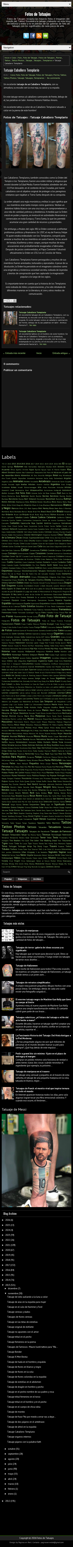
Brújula (25, 514)
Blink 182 (23, 508)
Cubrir (4, 562)
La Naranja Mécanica (23, 687)
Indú (15, 661)
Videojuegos (7, 858)
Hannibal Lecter (32, 643)
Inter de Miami (12, 666)
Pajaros (5, 753)
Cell (25, 532)
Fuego (37, 627)
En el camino (40, 597)
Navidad (50, 739)
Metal (22, 724)
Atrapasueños (36, 490)
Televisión (66, 834)
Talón (12, 823)
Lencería (39, 690)
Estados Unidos (64, 603)
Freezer (68, 624)
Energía (50, 597)
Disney (47, 579)
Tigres (5, 843)
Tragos (45, 846)
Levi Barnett (42, 693)
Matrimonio (18, 722)
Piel (53, 767)
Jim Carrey (16, 675)
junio (10, 1468)
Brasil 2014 (51, 511)
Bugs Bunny (45, 514)
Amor (55, 475)
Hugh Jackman (61, 655)
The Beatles (15, 840)
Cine (22, 543)
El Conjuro (47, 588)
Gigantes (59, 633)
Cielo (51, 540)
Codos (35, 546)
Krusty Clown (66, 681)
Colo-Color (9, 550)
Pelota (68, 760)
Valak (69, 852)
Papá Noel (54, 754)
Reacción (23, 784)
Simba (68, 804)
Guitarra (25, 639)
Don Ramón (34, 583)
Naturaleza (41, 739)
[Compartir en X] (11, 300)
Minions (5, 730)
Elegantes (5, 597)
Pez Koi (31, 766)
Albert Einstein (8, 472)
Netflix (5, 742)
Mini (69, 727)
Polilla (28, 775)
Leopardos (14, 692)
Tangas (18, 823)
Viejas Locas (37, 858)
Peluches (5, 763)
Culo (69, 562)
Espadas (67, 600)
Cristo (37, 559)
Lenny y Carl (61, 690)
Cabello (26, 517)
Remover (61, 787)
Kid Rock (33, 681)
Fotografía (6, 621)
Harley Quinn (60, 643)
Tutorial (35, 849)
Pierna (59, 57)
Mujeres (5, 736)
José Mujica (22, 678)
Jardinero (5, 672)
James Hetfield (55, 669)
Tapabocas (32, 823)
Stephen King (38, 813)
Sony (43, 810)
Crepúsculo (51, 556)
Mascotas (67, 719)
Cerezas (48, 532)
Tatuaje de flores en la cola (20, 1371)
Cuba (60, 559)
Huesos (51, 655)
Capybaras (56, 523)
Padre (54, 751)
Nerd (56, 739)
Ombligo (55, 748)
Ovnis (30, 751)
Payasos (22, 760)
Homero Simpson (30, 654)
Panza (37, 754)
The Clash (25, 840)
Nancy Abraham (15, 739)
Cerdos (35, 532)
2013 (14, 463)
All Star (34, 475)
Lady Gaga (6, 690)
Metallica (29, 725)
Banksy (62, 496)
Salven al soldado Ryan (36, 798)
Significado (59, 804)
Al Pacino (55, 469)
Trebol (68, 846)
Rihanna (42, 790)
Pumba (11, 781)
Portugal (61, 775)
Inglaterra (42, 660)
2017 (33, 464)
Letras (22, 693)
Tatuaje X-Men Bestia (17, 1356)
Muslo (44, 736)
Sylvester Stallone (64, 819)
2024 (51, 464)
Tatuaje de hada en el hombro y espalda (26, 1361)
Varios (23, 855)
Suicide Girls (59, 816)
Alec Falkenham (28, 472)
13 (6, 464)
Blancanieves (57, 505)
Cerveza (56, 532)
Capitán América (43, 523)
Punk (17, 781)
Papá (47, 753)
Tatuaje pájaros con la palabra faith (24, 1441)
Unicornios (66, 849)
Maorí (52, 710)
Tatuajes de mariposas (27, 930)
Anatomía (31, 478)
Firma (56, 612)
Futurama (51, 627)
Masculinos (7, 721)
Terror (43, 837)
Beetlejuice (20, 502)
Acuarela (6, 469)
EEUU (4, 588)
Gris (3, 640)
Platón (57, 772)
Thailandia (63, 837)
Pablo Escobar (38, 751)
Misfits (17, 730)
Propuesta (55, 778)
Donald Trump (44, 583)
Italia (4, 669)
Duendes (20, 586)
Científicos (66, 540)
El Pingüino (64, 591)
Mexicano (37, 725)
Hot (47, 654)
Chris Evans (13, 540)
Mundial (13, 736)
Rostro (39, 795)
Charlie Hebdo (7, 535)
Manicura (22, 710)
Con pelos (66, 550)
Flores (9, 616)
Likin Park (6, 696)
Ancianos (39, 478)
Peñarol (25, 763)
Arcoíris (39, 484)
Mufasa (54, 733)
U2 (53, 849)
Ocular (16, 748)
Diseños (40, 580)
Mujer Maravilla (64, 733)
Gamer (35, 630)
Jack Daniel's (19, 669)
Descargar (17, 571)
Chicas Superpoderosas (33, 537)
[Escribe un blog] (8, 300)
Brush (32, 514)
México (45, 724)
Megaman (67, 722)
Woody (61, 864)
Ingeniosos (32, 660)
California (61, 517)
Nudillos (55, 745)
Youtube (35, 866)
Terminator (34, 837)
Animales (18, 481)
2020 (7, 1250)
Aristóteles (6, 487)
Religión (47, 787)
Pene (19, 763)
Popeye (53, 775)
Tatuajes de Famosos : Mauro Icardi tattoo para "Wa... (32, 1346)
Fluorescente (20, 616)
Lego (33, 690)
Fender (14, 612)
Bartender (41, 499)
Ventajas (51, 855)
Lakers (13, 690)
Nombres (18, 745)
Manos (45, 710)
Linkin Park (36, 696)
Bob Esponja (33, 508)
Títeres (41, 843)
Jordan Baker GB (9, 678)
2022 (42, 464)
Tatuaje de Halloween (27, 965)
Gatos (61, 630)
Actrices (68, 466)
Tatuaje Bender (14, 1351)
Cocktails (24, 546)
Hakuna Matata (8, 643)
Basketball (50, 499)
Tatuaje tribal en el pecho (19, 1336)
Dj (70, 580)
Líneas (28, 696)
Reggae (38, 787)
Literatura (56, 695)
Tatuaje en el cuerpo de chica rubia (23, 1406)
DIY (67, 580)
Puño (22, 781)
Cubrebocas (67, 559)
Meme (4, 725)
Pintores (49, 769)
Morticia (32, 733)
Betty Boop (67, 502)
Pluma (14, 775)
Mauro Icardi (35, 722)
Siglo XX (49, 804)
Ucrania (58, 849)
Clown (69, 543)
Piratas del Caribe (16, 772)
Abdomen (18, 466)
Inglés (50, 660)
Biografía (20, 505)
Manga (13, 710)
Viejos (45, 858)
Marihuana (66, 713)
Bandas (45, 496)
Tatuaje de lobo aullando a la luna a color (27, 1296)
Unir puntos (6, 852)
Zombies (50, 866)
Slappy (61, 807)
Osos (9, 751)
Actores (61, 466)
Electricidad (57, 594)
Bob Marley (43, 508)
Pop (48, 775)
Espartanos (35, 603)
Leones (5, 692)
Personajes (65, 763)
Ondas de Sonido (65, 748)
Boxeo (30, 511)
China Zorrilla (55, 538)
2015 (23, 463)
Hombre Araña (52, 651)
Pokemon (21, 775)
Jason (20, 672)
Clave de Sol (43, 543)
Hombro (6, 654)
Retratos (6, 789)
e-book (42, 586)
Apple (18, 484)
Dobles (20, 582)
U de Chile (47, 849)
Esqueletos (45, 603)
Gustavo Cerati (49, 639)
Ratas (59, 781)
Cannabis (5, 523)
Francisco (67, 621)
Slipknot (68, 807)
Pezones (38, 767)
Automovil (66, 490)
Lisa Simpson (46, 696)
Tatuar (24, 834)
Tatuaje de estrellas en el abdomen (24, 1381)
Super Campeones (25, 819)
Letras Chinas (30, 693)
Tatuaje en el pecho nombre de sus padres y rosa (30, 1391)
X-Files (8, 866)
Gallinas (16, 630)
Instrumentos (28, 663)
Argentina (55, 484)
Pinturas (56, 769)
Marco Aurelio (46, 713)
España (27, 603)
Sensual (5, 804)
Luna (26, 704)
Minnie (11, 730)
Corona (50, 553)
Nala (69, 736)
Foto (20, 57)
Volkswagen (30, 861)
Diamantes (66, 573)
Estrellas (31, 606)
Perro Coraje (45, 763)
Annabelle (34, 481)
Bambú (38, 496)
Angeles (67, 478)
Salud (12, 798)
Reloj (54, 787)
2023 (46, 464)
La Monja (10, 687)
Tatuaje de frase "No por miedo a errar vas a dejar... (31, 1416)
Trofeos (13, 849)
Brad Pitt (36, 511)
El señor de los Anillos (31, 594)
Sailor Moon (66, 796)
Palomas (21, 754)
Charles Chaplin (65, 532)
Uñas (24, 852)
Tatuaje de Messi (14, 1109)
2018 (7, 1260)
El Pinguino (55, 591)
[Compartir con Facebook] (14, 300)
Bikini (4, 505)
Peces (41, 760)
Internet (31, 666)
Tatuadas (42, 827)
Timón (11, 843)
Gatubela (67, 630)
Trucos (20, 849)
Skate (46, 807)
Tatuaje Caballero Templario (21, 70)
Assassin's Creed (8, 490)
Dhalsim (60, 571)
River (69, 790)
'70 (3, 464)
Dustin (36, 586)
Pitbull (33, 772)
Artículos (60, 487)
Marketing (6, 719)
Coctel (30, 546)
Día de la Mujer (14, 574)
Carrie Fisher (43, 526)
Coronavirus (57, 553)
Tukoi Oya (27, 849)
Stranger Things (21, 816)
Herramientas (24, 648)
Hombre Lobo (66, 651)
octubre (11, 1448)
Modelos (52, 730)
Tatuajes (37, 60)
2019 (37, 464)
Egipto (10, 588)
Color (14, 57)
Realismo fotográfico (63, 784)
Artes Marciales (49, 487)
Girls (3, 637)
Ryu (50, 796)
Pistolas (28, 772)
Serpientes (34, 804)
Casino (30, 529)
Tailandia (5, 823)
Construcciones (23, 553)
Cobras (5, 546)
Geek (14, 633)
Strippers (44, 816)
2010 (9, 464)
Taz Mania (32, 835)
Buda (37, 514)
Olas (39, 748)
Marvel (31, 718)
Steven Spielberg (8, 816)
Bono (12, 511)
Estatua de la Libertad (11, 606)
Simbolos (6, 807)
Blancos (15, 508)
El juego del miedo (30, 591)
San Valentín (58, 798)
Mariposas (40, 715)
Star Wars (13, 813)
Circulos (27, 543)
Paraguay (30, 757)
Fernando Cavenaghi (26, 612)
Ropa (13, 796)
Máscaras (38, 719)
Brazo (60, 511)
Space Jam (50, 810)
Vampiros (6, 855)
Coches (10, 546)
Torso (4, 846)
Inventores (40, 666)
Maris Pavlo (51, 716)
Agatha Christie (22, 469)
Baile (18, 496)
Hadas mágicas (64, 639)
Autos (4, 493)
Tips (30, 843)
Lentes (68, 690)
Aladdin (63, 469)
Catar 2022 (49, 529)
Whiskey (5, 864)
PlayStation (6, 775)
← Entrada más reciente (14, 353)
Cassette (41, 529)
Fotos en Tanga (49, 621)
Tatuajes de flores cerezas (19, 1316)
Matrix (26, 722)
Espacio (58, 600)
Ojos (34, 748)
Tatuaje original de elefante (20, 1326)
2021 (7, 1245)
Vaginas (62, 852)
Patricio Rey (62, 757)
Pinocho (41, 769)
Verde (57, 855)
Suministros (12, 819)
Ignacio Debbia (25, 658)
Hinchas (41, 648)
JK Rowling (31, 675)
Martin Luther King (18, 719)
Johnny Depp (65, 675)
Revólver (13, 790)
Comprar (58, 550)
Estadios (53, 603)
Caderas (42, 517)
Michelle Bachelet (17, 727)
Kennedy (26, 681)
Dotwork (54, 583)
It (70, 666)
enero (11, 1493)
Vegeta (30, 855)
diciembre (12, 1288)
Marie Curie (56, 713)
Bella (27, 502)
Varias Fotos (15, 855)
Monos (68, 730)
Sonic (33, 810)
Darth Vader (52, 565)
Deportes (67, 568)
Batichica (59, 499)
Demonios (57, 568)
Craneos (25, 556)
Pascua (54, 757)
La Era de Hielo (50, 684)
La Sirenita (37, 687)
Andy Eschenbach (56, 478)
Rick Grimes (22, 790)
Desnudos (51, 570)
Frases (17, 623)
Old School (46, 748)
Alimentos (25, 475)
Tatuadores (54, 827)
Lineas (23, 695)
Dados (43, 565)
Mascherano (57, 719)
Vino (69, 858)
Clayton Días (53, 543)
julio (10, 1463)
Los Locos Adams (57, 698)
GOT (42, 637)
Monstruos (6, 733)
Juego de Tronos (47, 678)
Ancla (46, 478)
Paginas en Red (24, 1542)
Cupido (16, 565)
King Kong (41, 681)
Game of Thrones (26, 630)
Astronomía (19, 490)
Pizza (44, 772)
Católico (65, 529)
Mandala (5, 710)
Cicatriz (39, 540)
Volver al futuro (43, 861)
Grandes (55, 636)
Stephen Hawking (25, 813)
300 (59, 464)
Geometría (36, 633)
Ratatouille (67, 781)
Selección (47, 801)
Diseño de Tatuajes (27, 580)
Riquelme (62, 790)
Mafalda (33, 707)
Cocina (17, 546)
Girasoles (68, 633)
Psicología (64, 778)
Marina (20, 716)
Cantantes (15, 523)
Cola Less (46, 546)
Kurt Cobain (7, 684)
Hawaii (10, 645)
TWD (40, 849)
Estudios (40, 606)
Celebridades (11, 532)
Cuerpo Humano (42, 562)
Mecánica (51, 722)
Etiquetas (22, 879)
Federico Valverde (44, 609)
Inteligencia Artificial (49, 664)
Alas (69, 469)
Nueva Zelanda (65, 745)
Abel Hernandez (30, 466)
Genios (28, 633)
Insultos (37, 664)
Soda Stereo (14, 810)
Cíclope (45, 540)
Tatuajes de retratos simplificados (33, 982)
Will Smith (19, 864)
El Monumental (44, 591)
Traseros (61, 846)
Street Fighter (34, 816)
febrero (11, 1488)
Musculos (29, 736)
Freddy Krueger (47, 624)
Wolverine (39, 863)
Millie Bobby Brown (58, 727)
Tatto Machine (53, 823)
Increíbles (55, 658)
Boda (56, 508)
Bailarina (11, 496)
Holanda (20, 651)
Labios (62, 687)
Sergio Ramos (16, 804)
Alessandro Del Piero (43, 472)
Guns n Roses (35, 640)
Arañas (24, 484)
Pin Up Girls (19, 769)
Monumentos (17, 733)
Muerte (47, 733)
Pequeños (34, 763)
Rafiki (44, 781)
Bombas (68, 508)
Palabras (13, 753)
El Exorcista (57, 588)
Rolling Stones (60, 793)
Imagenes (45, 657)
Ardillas (46, 484)
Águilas (37, 469)
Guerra (8, 640)
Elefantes (67, 594)
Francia (60, 621)
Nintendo (67, 742)
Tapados (41, 823)
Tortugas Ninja (25, 846)
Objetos (4, 748)
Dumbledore (28, 586)
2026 (56, 464)
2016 (28, 463)
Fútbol (44, 627)
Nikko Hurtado (44, 742)
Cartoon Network (9, 529)
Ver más (32, 325)
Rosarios (26, 796)
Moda (45, 730)
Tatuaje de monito (16, 1411)
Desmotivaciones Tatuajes (34, 570)
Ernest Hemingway (28, 600)
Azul (59, 493)
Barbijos (5, 499)
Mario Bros (29, 716)
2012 (7, 1501)
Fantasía (27, 609)
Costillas (5, 556)
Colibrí (64, 546)
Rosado (19, 795)
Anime (27, 481)
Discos (14, 580)
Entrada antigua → (61, 353)
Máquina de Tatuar (10, 713)
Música (37, 736)
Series (25, 804)
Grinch (68, 637)
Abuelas (49, 466)
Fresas (4, 627)
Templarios (47, 60)
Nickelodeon (22, 742)
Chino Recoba (66, 538)
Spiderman (60, 810)
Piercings (60, 766)
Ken (20, 681)
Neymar (12, 742)
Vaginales (53, 852)
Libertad (61, 692)
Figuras (38, 612)
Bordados (17, 511)
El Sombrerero (46, 594)
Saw (29, 801)
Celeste (19, 532)
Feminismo (6, 612)
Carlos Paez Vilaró (9, 526)
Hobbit (13, 651)
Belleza (33, 501)
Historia (67, 648)
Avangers (11, 493)
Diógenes (52, 577)
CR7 (20, 556)
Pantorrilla (29, 753)
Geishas (21, 633)
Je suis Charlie (45, 672)
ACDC (55, 466)
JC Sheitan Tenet (32, 672)
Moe (57, 730)
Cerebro (41, 532)
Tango (24, 823)
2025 (7, 1225)
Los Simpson (46, 701)
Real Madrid (32, 784)
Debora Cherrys (22, 568)
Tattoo (7, 60)
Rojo (50, 792)
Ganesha (42, 630)
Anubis (4, 484)
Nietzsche (32, 742)
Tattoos (31, 827)
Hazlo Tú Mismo (20, 645)
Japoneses (66, 669)
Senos (68, 801)
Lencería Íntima (49, 690)
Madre (54, 704)
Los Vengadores (60, 701)
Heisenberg (39, 645)
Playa (62, 772)
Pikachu (9, 769)
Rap (55, 781)
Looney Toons (32, 698)
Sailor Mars (56, 796)
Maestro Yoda (21, 707)
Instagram (17, 664)
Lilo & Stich (14, 696)
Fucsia (31, 627)
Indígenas (63, 658)
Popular (8, 879)
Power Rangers (7, 778)
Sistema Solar (37, 807)
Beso (54, 501)
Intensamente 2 (65, 664)
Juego (37, 678)
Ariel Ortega (66, 484)
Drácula (61, 583)
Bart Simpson (30, 499)
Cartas (58, 526)
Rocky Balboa (41, 793)
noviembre (13, 1293)
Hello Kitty (54, 645)
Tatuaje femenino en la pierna (21, 1341)
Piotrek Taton (66, 769)
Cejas (4, 532)
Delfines (38, 568)
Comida (51, 550)
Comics (43, 550)
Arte (39, 487)
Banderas (54, 496)
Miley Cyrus (43, 727)
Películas (56, 760)
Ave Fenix (20, 493)
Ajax (49, 469)
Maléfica (54, 707)
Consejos (12, 553)
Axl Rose (46, 493)
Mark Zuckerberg (64, 716)
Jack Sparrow (30, 669)
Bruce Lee (18, 514)
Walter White (56, 861)
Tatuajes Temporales (11, 834)
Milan (35, 727)
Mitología (25, 730)
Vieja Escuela (26, 858)
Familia (20, 609)
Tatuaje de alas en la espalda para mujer (26, 1302)
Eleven (12, 597)
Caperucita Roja (28, 523)
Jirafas (23, 675)
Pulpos (5, 781)
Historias (6, 651)
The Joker (34, 840)
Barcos (21, 499)
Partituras (47, 757)
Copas (32, 553)
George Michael (47, 633)
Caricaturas (66, 523)
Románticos (6, 796)
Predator (17, 778)
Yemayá (20, 866)
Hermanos (14, 648)
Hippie (61, 648)
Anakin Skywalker (19, 478)
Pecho (48, 760)
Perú (13, 767)
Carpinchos (33, 526)
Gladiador (9, 637)
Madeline (47, 704)
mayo (10, 1473)
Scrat (41, 801)
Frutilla (25, 627)
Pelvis (12, 763)
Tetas (49, 837)
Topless (68, 843)
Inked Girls (58, 661)
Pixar (39, 772)
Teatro (38, 835)
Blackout (46, 505)
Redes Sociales (23, 787)
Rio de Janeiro (52, 790)
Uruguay (31, 852)
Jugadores (61, 678)
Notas (24, 745)
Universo (16, 852)
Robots (25, 793)
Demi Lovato (47, 568)
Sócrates (5, 810)
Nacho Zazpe (53, 736)
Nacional (63, 736)
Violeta (5, 861)
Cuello (10, 562)
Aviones (34, 493)
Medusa (59, 722)
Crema (44, 556)
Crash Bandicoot (35, 556)
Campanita (37, 520)
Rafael (38, 781)
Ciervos (4, 543)
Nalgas (5, 739)
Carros (52, 526)
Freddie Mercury (32, 624)
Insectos (67, 660)
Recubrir (13, 787)
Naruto (32, 739)
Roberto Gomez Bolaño (11, 793)
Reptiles (68, 787)
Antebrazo (45, 481)
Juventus (15, 681)
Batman (67, 498)
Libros (68, 692)
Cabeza (33, 517)
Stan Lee (5, 813)
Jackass (39, 669)
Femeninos (65, 609)
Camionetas (27, 520)
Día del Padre (27, 574)
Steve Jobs (48, 813)
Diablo (58, 574)
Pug (69, 778)
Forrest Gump (32, 616)
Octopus (11, 748)
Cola (40, 546)
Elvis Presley (21, 597)
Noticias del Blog (43, 745)
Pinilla (35, 769)
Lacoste (68, 687)
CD (70, 529)
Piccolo (49, 767)
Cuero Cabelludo (29, 562)
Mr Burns (40, 733)
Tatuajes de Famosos (60, 831)
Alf (52, 472)
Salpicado (5, 798)
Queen (27, 781)
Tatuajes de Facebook (39, 831)
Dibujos (5, 577)
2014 (19, 463)
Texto (55, 837)
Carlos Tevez (23, 526)
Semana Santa (59, 801)
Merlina (10, 725)
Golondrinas (30, 637)
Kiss (47, 681)
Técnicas (46, 834)
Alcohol (18, 472)
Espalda (6, 603)
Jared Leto (13, 672)
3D (63, 463)
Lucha (69, 701)
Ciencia (57, 540)
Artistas (68, 487)
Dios (58, 577)
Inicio (7, 57)
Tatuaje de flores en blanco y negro (24, 1366)
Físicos (61, 612)
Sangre (68, 798)
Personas (6, 766)
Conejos (4, 553)
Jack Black (10, 669)
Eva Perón (51, 606)
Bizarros (28, 505)
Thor (59, 840)
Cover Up (14, 556)
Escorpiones (42, 600)
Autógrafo (57, 490)
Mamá (61, 707)
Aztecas (53, 493)
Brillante (9, 514)
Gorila (38, 637)
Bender (40, 502)
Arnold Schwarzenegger (27, 487)
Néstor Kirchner (65, 739)
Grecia (63, 637)
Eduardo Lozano (52, 586)
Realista (5, 787)
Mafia (39, 707)
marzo (11, 1483)
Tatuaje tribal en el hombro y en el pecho (27, 1401)
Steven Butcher (65, 813)
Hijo (35, 648)
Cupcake (10, 565)
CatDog (57, 529)
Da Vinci (35, 565)
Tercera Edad (24, 837)
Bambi (32, 496)
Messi (16, 724)
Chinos (5, 540)
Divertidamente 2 (59, 580)
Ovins (25, 751)
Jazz (24, 672)
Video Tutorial (66, 855)
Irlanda (48, 666)
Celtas (30, 532)
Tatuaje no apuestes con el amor (23, 1331)
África (13, 469)
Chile (47, 537)
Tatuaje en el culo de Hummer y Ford (24, 1306)
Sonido (38, 810)
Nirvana (10, 745)
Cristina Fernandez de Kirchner (21, 559)
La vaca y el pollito (50, 687)
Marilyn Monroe (9, 716)
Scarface (35, 801)
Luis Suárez (18, 704)
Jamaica (46, 669)
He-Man (31, 645)
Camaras (5, 520)
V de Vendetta (42, 852)
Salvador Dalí (20, 798)
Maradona (23, 713)
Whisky (11, 864)
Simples (20, 807)
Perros (55, 763)
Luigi (11, 704)
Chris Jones (23, 540)
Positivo (68, 775)
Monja (62, 730)
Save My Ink (22, 801)
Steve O (56, 813)
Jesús (8, 675)
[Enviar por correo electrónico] (5, 300)
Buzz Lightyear (8, 517)
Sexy (43, 804)
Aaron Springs (7, 466)
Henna (62, 645)
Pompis (42, 775)
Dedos (31, 568)
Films (43, 612)
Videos (17, 857)
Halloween (20, 642)
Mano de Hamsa (34, 710)
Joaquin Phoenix (42, 675)
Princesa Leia (37, 778)
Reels (32, 787)
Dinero (33, 577)
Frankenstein (8, 624)
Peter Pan (24, 767)
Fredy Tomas (60, 624)
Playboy (68, 772)
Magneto (46, 707)
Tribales (6, 849)
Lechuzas (20, 690)
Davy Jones (63, 565)
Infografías (22, 661)
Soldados (27, 810)
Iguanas (35, 658)
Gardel (48, 630)
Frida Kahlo (12, 627)
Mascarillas (47, 719)
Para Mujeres (18, 756)
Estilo (23, 606)
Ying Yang (27, 866)
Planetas (50, 772)
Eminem (30, 597)
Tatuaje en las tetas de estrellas (22, 1322)
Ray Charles (13, 784)
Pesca (17, 767)
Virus (23, 861)
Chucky (32, 540)
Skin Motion (54, 807)
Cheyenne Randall (50, 535)
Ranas (50, 781)
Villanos (52, 857)
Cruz (55, 559)
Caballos (19, 517)
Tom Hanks (48, 843)
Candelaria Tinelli (64, 520)
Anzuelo (11, 484)
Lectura (28, 690)
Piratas (5, 772)
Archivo (37, 879)
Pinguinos (28, 769)
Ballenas (25, 496)
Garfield (54, 630)
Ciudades (34, 543)
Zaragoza (41, 866)
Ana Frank (6, 478)
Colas (52, 546)
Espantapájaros (17, 603)
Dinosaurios (43, 577)
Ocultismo (24, 748)
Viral (11, 861)
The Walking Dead (48, 840)
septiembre (13, 1453)
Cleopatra (62, 543)
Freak (23, 624)
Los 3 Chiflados (45, 698)
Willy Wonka (29, 864)
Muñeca (21, 736)
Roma (69, 793)
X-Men (14, 866)
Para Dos (62, 753)
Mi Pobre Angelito (56, 725)
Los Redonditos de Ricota (29, 701)
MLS (32, 730)
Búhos (53, 514)
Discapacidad (7, 580)
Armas (13, 487)
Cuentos (18, 562)
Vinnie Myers (62, 858)
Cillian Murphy (13, 543)
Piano (44, 767)
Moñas (25, 733)
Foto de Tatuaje (30, 57)
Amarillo (41, 475)
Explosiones (60, 606)
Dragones (11, 585)
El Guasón (18, 591)
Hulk (10, 658)
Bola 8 (61, 508)
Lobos (9, 698)
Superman (51, 819)
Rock (32, 792)
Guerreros (16, 639)
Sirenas (28, 807)
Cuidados (62, 562)
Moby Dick (38, 730)
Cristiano (60, 556)
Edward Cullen (65, 586)
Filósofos (50, 612)
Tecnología (56, 834)
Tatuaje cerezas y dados (18, 1311)
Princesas (47, 778)
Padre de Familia (64, 751)
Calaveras (51, 517)
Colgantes (58, 546)
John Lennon (54, 675)
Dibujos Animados (20, 576)
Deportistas (7, 570)
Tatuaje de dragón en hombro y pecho (25, 1386)
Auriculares (48, 490)
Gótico (47, 637)
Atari (27, 490)
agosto (11, 1458)
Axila (40, 493)
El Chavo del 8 (20, 588)
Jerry (64, 672)
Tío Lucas (23, 843)
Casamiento (22, 529)
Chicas (19, 537)
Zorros (57, 866)
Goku (23, 637)
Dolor (26, 582)
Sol (22, 810)
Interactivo (23, 666)
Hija (31, 648)
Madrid (11, 707)
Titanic (35, 843)
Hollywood (30, 651)
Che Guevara (18, 535)
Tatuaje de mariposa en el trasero (33, 1071)
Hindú (47, 648)
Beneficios (47, 502)
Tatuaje (29, 60)
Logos (19, 698)
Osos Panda (17, 751)
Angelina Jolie (7, 481)
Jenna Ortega (56, 672)
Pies (4, 769)
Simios (14, 807)
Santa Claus (6, 801)
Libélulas (52, 692)
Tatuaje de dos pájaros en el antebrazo (25, 1421)
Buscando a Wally (64, 514)
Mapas (58, 710)
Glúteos (17, 637)
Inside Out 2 (7, 664)
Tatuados (67, 827)
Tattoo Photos (18, 60)
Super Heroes (39, 818)
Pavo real (14, 760)
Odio (29, 748)
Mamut (68, 707)
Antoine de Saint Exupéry (61, 481)
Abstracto (41, 466)
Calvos (68, 517)
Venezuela (37, 855)
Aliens (17, 475)
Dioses (69, 577)
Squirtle (68, 810)
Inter (3, 666)
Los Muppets (14, 701)
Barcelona (13, 499)
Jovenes (31, 678)
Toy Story (37, 846)
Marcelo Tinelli (34, 713)
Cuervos (54, 562)
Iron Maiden (56, 666)
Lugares (5, 704)
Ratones (5, 784)
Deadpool (12, 568)
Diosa (63, 577)
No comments (53, 78)
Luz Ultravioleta (35, 704)
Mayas (44, 722)
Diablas (52, 574)
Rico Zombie (32, 790)
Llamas (64, 695)
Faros (34, 609)
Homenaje (16, 654)
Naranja (26, 739)
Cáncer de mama (49, 520)
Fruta (19, 627)
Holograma (40, 651)
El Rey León (16, 594)
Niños (4, 745)
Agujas (43, 469)
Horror (41, 654)
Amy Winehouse (65, 475)
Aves (28, 493)
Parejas (38, 756)
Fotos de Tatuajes (38, 14)
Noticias (31, 745)
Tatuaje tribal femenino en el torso (23, 1396)
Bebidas (11, 501)
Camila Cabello (15, 520)
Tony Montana (59, 843)
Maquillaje (66, 710)
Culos (4, 565)
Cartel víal (67, 526)
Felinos (54, 609)
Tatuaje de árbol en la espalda (21, 1426)
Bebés (4, 501)
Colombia (16, 550)
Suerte (51, 816)
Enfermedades (60, 597)
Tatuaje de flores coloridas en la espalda (26, 1376)
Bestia (59, 502)
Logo (14, 698)
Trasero (53, 846)
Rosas (32, 795)
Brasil (43, 511)
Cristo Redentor (47, 559)
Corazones (40, 553)
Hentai (68, 645)
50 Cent (68, 464)
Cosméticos (67, 553)
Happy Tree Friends (46, 643)
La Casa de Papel (37, 684)
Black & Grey (37, 505)
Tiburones (66, 840)
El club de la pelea (35, 588)
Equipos (15, 600)
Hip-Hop (54, 648)
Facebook (11, 609)
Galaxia (59, 627)
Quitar (32, 781)
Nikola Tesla (57, 742)
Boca (51, 508)
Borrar (24, 511)
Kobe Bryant (55, 681)
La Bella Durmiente (21, 684)
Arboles (31, 484)
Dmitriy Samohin (9, 582)
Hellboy (46, 645)
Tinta (16, 843)
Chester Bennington (33, 534)
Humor (16, 657)
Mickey (28, 727)
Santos (14, 801)
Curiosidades (25, 565)
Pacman (47, 751)
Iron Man (65, 666)
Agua (31, 469)
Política (35, 775)
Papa (42, 754)
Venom (44, 855)
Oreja (4, 751)
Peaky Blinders (32, 760)
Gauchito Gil (6, 633)
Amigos (48, 475)
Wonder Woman (51, 864)
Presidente (27, 778)
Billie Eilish (11, 505)
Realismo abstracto (46, 784)
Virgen (17, 861)
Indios (10, 660)
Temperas (5, 837)
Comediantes (35, 550)
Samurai (48, 798)
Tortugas (13, 846)
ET (46, 606)
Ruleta (45, 796)
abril (10, 1478)
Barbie (68, 496)
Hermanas (6, 648)
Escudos (51, 600)
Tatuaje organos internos (19, 1436)
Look (24, 698)
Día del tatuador (41, 574)
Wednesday (67, 861)
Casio (35, 529)
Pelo (64, 760)
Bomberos (5, 511)
